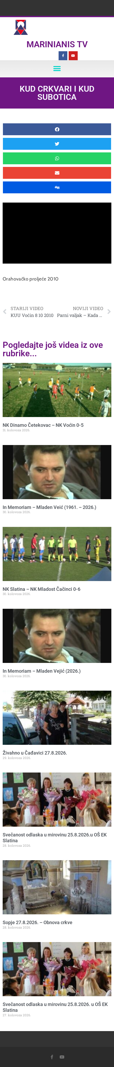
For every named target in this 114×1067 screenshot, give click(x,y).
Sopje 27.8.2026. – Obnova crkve (37, 922)
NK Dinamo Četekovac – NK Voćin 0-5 (43, 425)
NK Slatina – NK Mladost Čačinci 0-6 (41, 589)
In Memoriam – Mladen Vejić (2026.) (42, 671)
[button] (57, 69)
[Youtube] (73, 55)
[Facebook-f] (63, 55)
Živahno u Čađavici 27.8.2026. (35, 753)
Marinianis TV (57, 44)
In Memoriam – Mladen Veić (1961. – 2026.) (49, 507)
